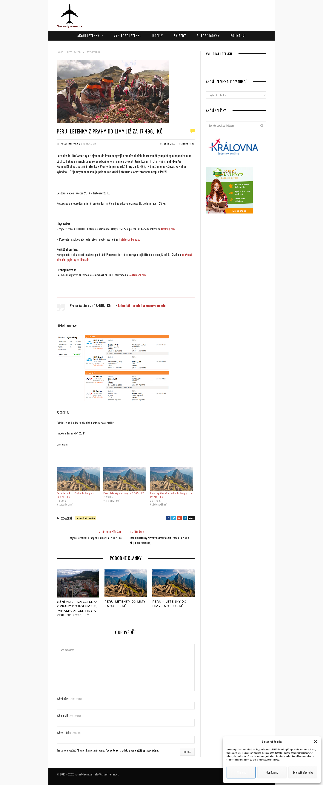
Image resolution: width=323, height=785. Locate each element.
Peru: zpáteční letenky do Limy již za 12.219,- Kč (171, 495)
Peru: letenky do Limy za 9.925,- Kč (123, 493)
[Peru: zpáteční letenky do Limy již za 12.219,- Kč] (171, 479)
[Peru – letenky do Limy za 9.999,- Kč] (173, 583)
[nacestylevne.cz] (70, 15)
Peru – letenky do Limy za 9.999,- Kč (169, 604)
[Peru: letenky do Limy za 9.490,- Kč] (125, 583)
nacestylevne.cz (70, 143)
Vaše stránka (69, 732)
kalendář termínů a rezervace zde (142, 305)
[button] (315, 741)
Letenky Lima (167, 143)
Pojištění (238, 35)
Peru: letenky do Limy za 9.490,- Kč (125, 604)
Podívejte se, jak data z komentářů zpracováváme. (132, 750)
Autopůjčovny (208, 35)
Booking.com (168, 229)
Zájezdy (180, 35)
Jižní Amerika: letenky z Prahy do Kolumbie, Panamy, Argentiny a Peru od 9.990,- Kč (77, 608)
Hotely (157, 35)
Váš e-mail (69, 715)
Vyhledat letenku (128, 35)
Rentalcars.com (138, 275)
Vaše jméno (69, 698)
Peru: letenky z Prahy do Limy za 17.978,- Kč (75, 495)
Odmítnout (272, 772)
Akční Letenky (88, 35)
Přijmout (241, 772)
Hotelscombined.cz (129, 239)
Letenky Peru (187, 143)
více (191, 518)
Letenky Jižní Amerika (85, 518)
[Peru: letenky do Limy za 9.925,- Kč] (124, 479)
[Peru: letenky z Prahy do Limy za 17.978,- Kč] (78, 479)
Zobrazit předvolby (303, 772)
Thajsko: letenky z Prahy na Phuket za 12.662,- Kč (94, 538)
